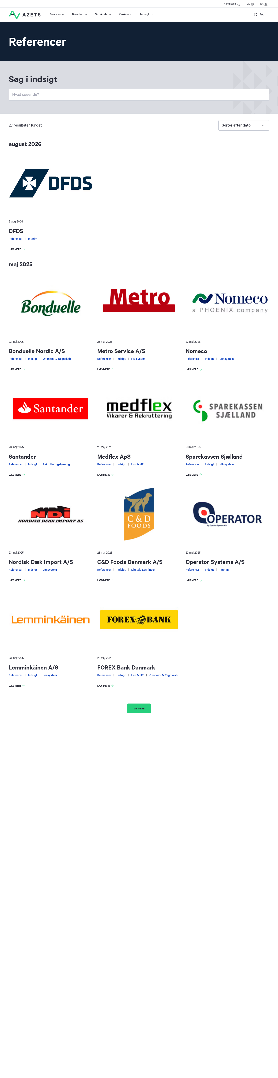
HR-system (138, 359)
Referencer (15, 239)
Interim (32, 239)
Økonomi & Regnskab (57, 359)
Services (55, 14)
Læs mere (17, 249)
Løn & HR (137, 464)
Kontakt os (230, 4)
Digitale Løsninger (143, 569)
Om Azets (101, 14)
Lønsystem (227, 359)
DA (248, 4)
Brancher (77, 14)
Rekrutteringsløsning (56, 464)
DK (262, 4)
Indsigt (144, 14)
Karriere (124, 14)
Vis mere (139, 708)
